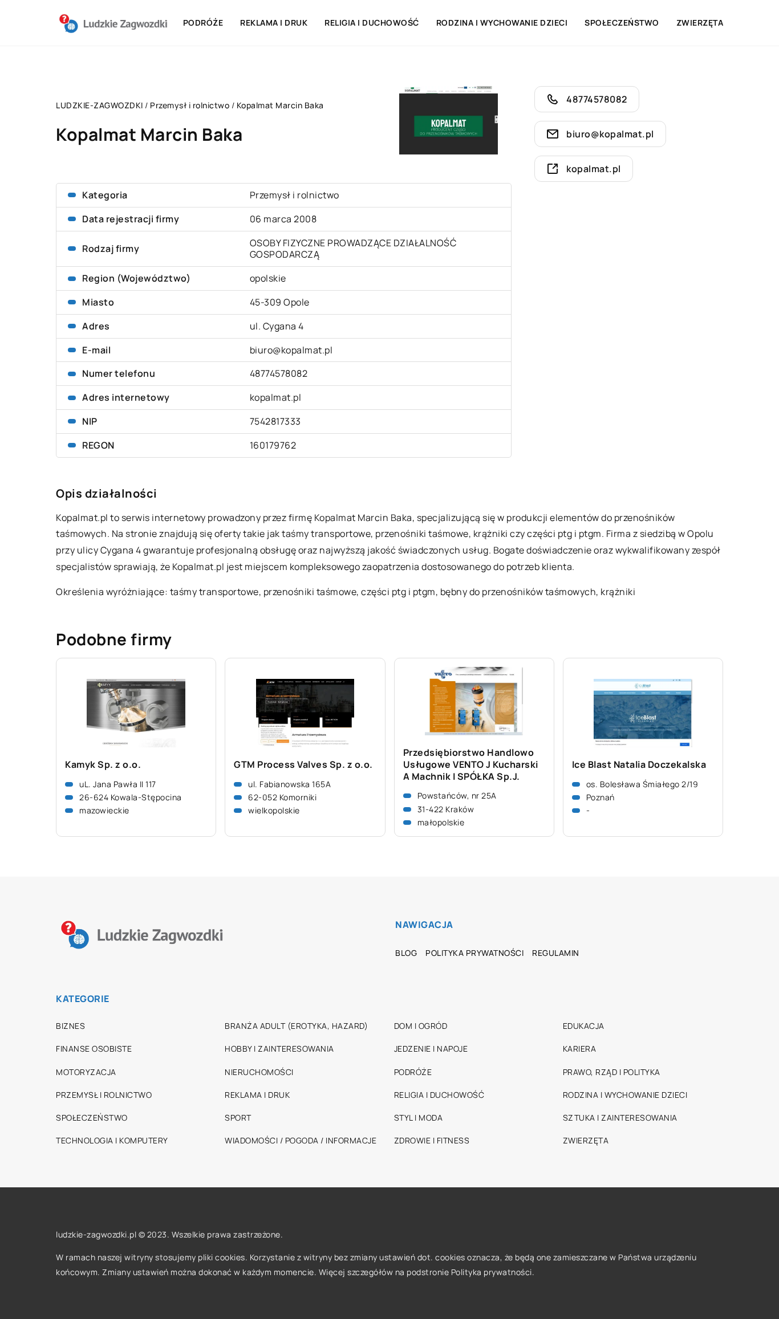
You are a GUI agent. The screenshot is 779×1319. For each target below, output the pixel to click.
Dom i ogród (421, 1025)
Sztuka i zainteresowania (620, 1117)
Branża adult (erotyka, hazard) (296, 1025)
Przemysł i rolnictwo (294, 195)
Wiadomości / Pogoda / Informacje (300, 1140)
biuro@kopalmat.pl (291, 350)
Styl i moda (418, 1117)
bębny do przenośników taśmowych (518, 591)
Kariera (580, 1048)
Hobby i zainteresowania (279, 1048)
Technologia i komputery (112, 1140)
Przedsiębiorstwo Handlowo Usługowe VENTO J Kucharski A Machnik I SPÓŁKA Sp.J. (470, 764)
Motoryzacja (86, 1071)
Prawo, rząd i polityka (611, 1071)
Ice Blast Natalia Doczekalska (639, 765)
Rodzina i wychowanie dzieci (502, 22)
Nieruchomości (259, 1071)
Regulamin (555, 952)
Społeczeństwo (622, 22)
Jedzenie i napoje (431, 1048)
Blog (406, 952)
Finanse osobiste (94, 1048)
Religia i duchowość (371, 22)
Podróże (203, 22)
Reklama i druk (273, 22)
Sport (238, 1117)
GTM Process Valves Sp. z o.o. (303, 765)
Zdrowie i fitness (432, 1140)
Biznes (70, 1025)
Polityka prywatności (474, 952)
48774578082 (279, 373)
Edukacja (583, 1025)
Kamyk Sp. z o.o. (103, 765)
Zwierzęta (700, 22)
